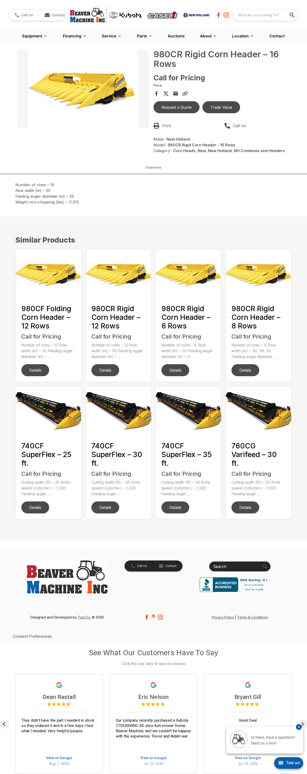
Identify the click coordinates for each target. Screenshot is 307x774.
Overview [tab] (153, 167)
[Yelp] (153, 616)
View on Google (59, 758)
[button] (24, 15)
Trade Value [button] (221, 107)
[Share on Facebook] (156, 93)
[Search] (264, 566)
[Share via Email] (175, 93)
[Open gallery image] (83, 88)
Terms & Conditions (252, 617)
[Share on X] (166, 93)
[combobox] (265, 15)
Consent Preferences (32, 636)
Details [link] (35, 370)
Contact (277, 36)
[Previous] (4, 724)
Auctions (176, 36)
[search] (292, 15)
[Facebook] (218, 15)
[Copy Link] (185, 93)
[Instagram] (226, 15)
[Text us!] (288, 763)
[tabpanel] (83, 89)
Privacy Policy (223, 617)
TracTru (84, 617)
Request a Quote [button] (176, 107)
